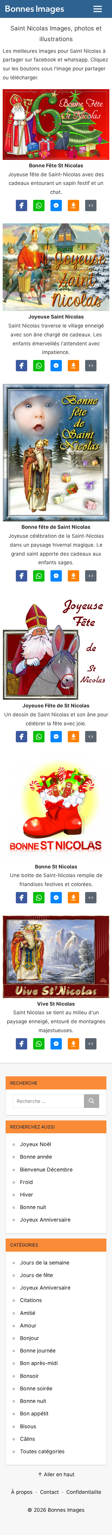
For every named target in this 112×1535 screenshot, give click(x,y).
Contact (49, 1492)
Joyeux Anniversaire (45, 1219)
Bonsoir (29, 1376)
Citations (31, 1300)
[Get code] (90, 205)
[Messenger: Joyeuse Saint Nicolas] (56, 365)
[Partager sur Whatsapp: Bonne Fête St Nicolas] (39, 205)
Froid (26, 1182)
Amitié (27, 1313)
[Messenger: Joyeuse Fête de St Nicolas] (56, 736)
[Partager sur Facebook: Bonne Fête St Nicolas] (21, 205)
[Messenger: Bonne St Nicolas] (56, 897)
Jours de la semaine (44, 1262)
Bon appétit (34, 1413)
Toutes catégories (42, 1451)
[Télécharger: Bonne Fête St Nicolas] (73, 205)
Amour (28, 1325)
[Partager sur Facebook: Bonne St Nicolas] (21, 897)
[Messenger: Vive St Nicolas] (56, 1043)
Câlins (27, 1439)
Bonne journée (38, 1350)
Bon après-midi (39, 1363)
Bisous (28, 1426)
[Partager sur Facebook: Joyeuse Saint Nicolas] (21, 365)
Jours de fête (36, 1275)
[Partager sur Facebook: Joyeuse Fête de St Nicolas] (21, 736)
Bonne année (36, 1157)
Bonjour (29, 1338)
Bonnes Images (66, 1510)
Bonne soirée (36, 1388)
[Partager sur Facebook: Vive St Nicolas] (21, 1043)
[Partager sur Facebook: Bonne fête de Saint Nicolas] (21, 576)
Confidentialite (83, 1492)
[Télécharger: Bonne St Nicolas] (73, 897)
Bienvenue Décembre (46, 1169)
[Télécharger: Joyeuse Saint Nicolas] (73, 365)
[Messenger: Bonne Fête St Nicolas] (56, 205)
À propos (22, 1492)
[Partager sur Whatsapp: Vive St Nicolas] (39, 1043)
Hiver (26, 1194)
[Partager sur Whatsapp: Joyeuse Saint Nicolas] (39, 365)
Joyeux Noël (35, 1144)
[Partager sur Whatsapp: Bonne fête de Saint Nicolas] (39, 576)
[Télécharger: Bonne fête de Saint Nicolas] (73, 576)
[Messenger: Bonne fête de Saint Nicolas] (56, 576)
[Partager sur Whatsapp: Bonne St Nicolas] (39, 897)
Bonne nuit (33, 1207)
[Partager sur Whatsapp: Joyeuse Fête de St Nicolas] (39, 736)
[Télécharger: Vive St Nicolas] (73, 1043)
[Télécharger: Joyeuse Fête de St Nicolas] (73, 736)
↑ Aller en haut (56, 1474)
